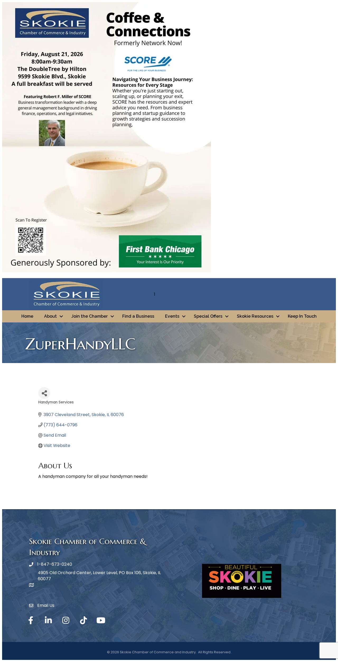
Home (27, 316)
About (50, 316)
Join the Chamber (89, 316)
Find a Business (138, 316)
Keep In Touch (302, 316)
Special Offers (208, 316)
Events (172, 316)
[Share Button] (44, 393)
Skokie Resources (255, 316)
